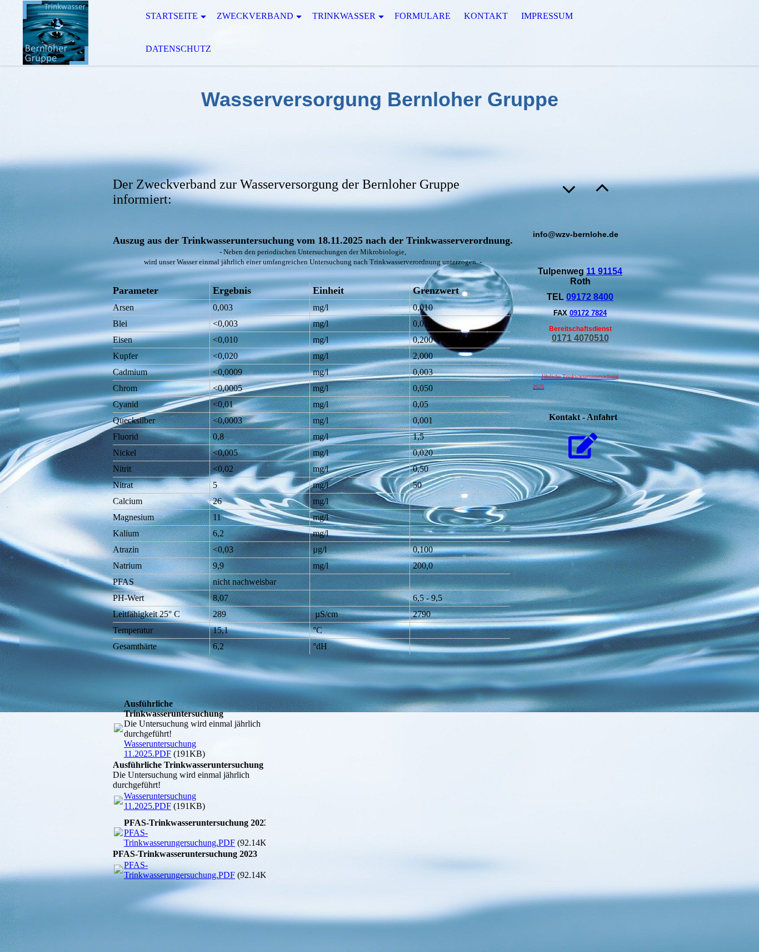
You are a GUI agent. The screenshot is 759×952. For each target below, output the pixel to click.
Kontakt (486, 16)
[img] (55, 33)
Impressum (547, 16)
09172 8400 (589, 297)
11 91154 (604, 271)
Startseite (172, 16)
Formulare (423, 16)
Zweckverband (255, 16)
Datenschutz (178, 48)
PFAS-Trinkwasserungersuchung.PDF (179, 837)
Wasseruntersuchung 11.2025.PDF (160, 748)
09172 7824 (588, 313)
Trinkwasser (344, 16)
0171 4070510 (580, 338)
